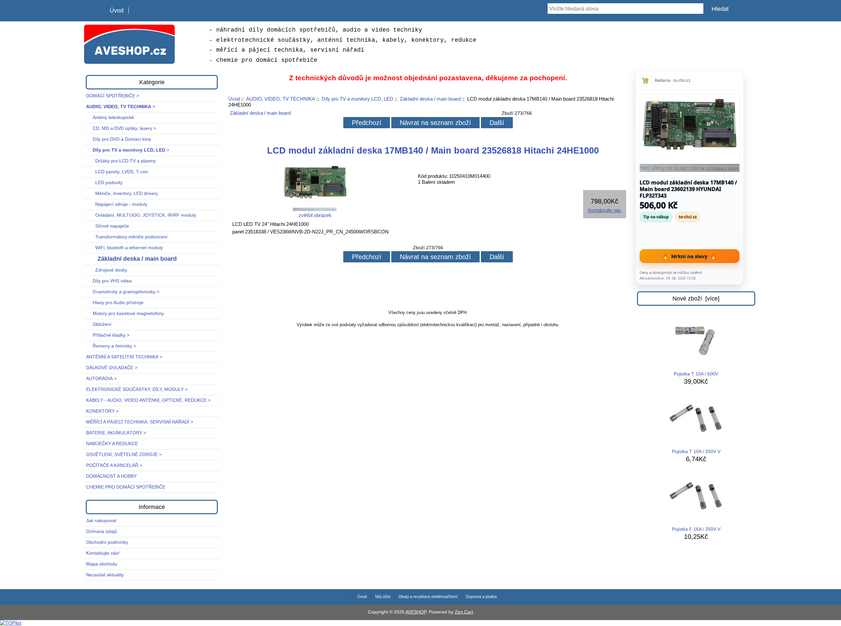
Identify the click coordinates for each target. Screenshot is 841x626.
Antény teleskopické (110, 117)
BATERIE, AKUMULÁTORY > (116, 432)
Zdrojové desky (106, 270)
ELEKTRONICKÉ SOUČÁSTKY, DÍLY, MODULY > (137, 389)
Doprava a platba (481, 596)
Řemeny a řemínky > (111, 346)
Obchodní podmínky (107, 542)
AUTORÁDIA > (101, 378)
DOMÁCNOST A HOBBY (111, 476)
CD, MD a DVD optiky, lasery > (121, 128)
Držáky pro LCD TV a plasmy (121, 160)
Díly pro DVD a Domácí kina (118, 139)
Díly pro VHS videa (109, 280)
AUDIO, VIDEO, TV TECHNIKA (280, 99)
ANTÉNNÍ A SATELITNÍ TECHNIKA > (124, 356)
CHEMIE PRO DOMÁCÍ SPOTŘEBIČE (125, 487)
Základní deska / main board (430, 99)
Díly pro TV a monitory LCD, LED (357, 99)
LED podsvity (104, 182)
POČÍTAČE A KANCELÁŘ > (114, 465)
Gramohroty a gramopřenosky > (122, 291)
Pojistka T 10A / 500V (696, 374)
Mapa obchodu (101, 564)
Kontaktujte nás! (103, 553)
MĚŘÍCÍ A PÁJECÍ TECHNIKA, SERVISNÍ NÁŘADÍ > (139, 422)
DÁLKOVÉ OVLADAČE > (111, 367)
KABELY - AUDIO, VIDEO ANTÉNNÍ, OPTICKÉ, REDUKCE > (148, 400)
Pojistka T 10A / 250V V (696, 451)
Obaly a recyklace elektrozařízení (428, 596)
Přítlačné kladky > (107, 335)
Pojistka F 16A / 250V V (696, 529)
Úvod (117, 10)
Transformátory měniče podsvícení (127, 236)
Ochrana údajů (101, 531)
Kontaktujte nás (604, 210)
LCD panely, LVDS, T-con (117, 171)
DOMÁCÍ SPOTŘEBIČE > (112, 95)
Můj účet (382, 596)
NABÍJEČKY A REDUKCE (112, 443)
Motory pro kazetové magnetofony (125, 313)
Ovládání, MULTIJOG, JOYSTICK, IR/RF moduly (141, 215)
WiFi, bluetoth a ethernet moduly (124, 247)
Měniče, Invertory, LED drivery (122, 193)
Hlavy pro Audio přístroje (115, 302)
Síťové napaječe (107, 226)
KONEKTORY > (102, 411)
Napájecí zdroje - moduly (116, 204)
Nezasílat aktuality (105, 574)
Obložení (98, 324)
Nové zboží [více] (695, 298)
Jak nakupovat (101, 520)
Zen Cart (464, 612)
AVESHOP (415, 612)
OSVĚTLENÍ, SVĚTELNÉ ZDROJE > (124, 454)
